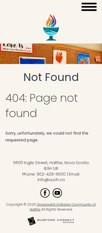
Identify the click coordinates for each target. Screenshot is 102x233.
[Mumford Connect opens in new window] (51, 225)
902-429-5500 (51, 174)
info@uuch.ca (51, 179)
